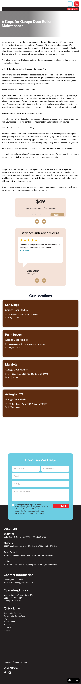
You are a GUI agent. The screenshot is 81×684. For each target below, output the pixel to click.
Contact (7, 627)
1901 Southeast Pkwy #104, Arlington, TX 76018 (28, 404)
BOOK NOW (72, 9)
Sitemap (7, 630)
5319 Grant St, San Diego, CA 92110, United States (25, 537)
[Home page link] (10, 7)
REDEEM (57, 215)
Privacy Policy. (39, 513)
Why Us (7, 624)
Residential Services (12, 613)
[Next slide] (44, 221)
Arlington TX (14, 394)
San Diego (12, 305)
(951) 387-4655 (13, 377)
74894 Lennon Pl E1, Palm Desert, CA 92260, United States (28, 555)
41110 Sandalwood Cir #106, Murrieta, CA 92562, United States (30, 546)
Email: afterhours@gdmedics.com (18, 582)
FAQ (5, 619)
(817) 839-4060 (13, 407)
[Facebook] (5, 672)
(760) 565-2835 (13, 347)
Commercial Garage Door (14, 616)
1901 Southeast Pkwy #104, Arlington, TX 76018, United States (30, 565)
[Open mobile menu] (70, 4)
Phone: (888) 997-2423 (13, 580)
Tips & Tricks (9, 622)
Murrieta (11, 364)
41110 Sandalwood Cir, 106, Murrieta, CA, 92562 (27, 374)
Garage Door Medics (59, 187)
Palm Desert (13, 334)
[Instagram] (9, 672)
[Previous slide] (37, 221)
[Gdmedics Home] (17, 648)
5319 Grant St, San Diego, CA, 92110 (22, 314)
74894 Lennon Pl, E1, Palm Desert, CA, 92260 (26, 344)
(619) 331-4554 (13, 318)
